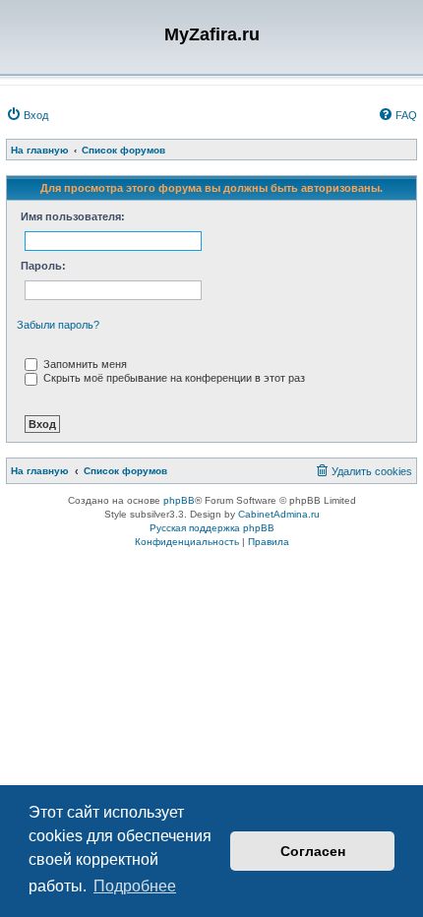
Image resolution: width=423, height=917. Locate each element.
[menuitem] (27, 115)
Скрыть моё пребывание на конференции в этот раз (172, 378)
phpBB (179, 500)
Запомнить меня (83, 364)
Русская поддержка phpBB (212, 527)
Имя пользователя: (73, 216)
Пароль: (43, 266)
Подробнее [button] (134, 886)
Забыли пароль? (58, 325)
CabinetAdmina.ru (279, 514)
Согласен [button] (312, 851)
